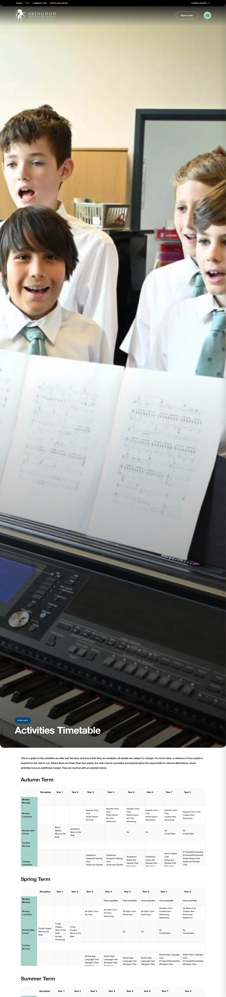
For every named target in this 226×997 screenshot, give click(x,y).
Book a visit (187, 15)
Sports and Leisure (59, 3)
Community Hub (40, 3)
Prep (27, 3)
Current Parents (199, 3)
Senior (19, 3)
